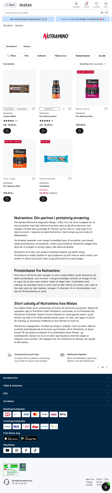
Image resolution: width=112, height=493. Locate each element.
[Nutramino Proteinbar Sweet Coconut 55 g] (55, 170)
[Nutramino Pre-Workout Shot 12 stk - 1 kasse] (19, 170)
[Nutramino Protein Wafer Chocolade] (19, 101)
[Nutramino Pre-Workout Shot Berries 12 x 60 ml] (92, 101)
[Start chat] (106, 487)
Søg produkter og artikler (17, 12)
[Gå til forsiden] (26, 5)
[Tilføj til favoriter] (33, 109)
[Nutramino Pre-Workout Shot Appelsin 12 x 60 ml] (55, 101)
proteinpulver (27, 243)
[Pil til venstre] (98, 367)
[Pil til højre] (110, 19)
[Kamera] (102, 12)
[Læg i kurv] (7, 131)
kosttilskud (66, 243)
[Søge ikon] (106, 12)
